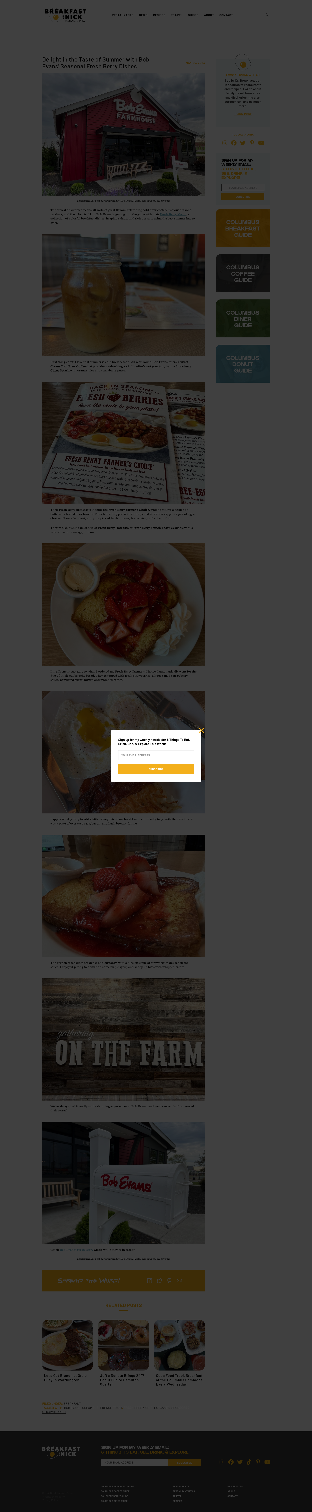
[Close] (201, 730)
